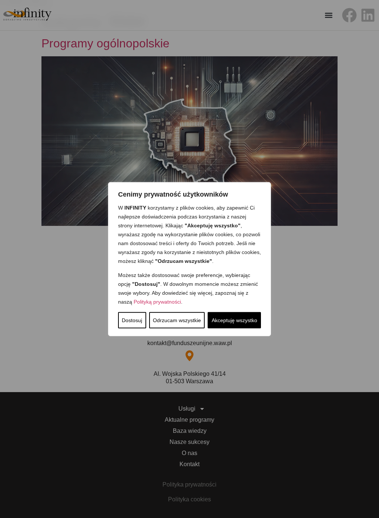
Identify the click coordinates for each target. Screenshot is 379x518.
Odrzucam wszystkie (177, 320)
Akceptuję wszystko (234, 320)
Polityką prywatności (157, 302)
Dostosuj (132, 320)
